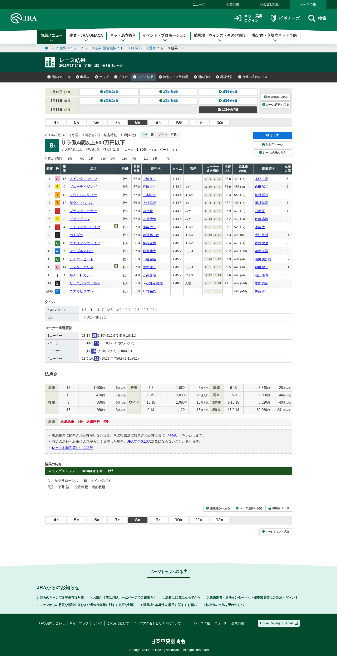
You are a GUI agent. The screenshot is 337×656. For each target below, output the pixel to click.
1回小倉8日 (229, 100)
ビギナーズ (289, 18)
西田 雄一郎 (151, 235)
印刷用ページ (274, 144)
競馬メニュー (52, 35)
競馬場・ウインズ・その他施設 (220, 35)
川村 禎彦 (261, 203)
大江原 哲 (261, 235)
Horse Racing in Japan (276, 623)
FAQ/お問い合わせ (52, 623)
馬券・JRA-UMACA (86, 35)
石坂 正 (260, 211)
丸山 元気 (149, 219)
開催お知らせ (61, 77)
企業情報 (232, 4)
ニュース (199, 4)
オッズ (104, 77)
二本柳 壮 (149, 195)
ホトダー (76, 235)
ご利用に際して (118, 623)
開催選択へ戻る (277, 97)
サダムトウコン (81, 203)
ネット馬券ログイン (253, 18)
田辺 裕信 (149, 259)
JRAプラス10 (137, 441)
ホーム (50, 48)
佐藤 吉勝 (261, 219)
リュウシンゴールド (85, 283)
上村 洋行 (149, 203)
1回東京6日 (111, 100)
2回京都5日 (170, 91)
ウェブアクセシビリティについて (157, 623)
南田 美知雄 (263, 259)
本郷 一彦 (261, 179)
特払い (173, 435)
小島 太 (260, 227)
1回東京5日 (111, 91)
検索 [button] (322, 18)
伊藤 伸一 (261, 291)
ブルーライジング (83, 187)
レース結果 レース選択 (138, 48)
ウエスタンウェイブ (85, 243)
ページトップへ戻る (277, 531)
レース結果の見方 (274, 152)
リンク (97, 623)
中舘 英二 (149, 179)
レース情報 (308, 4)
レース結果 (145, 77)
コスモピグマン (81, 291)
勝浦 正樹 (149, 243)
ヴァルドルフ (80, 219)
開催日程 (204, 77)
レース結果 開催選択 (100, 48)
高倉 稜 (151, 275)
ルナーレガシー (81, 275)
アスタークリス (81, 267)
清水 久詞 (261, 251)
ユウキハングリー (83, 195)
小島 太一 (149, 227)
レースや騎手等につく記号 (72, 448)
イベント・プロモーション (165, 35)
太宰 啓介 (149, 267)
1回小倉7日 (229, 91)
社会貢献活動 (269, 4)
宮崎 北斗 (149, 187)
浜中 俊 (148, 211)
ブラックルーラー (83, 211)
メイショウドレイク (85, 227)
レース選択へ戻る (277, 104)
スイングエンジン (83, 179)
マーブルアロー (81, 251)
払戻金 (123, 77)
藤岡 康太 (149, 251)
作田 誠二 (261, 187)
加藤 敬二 (261, 267)
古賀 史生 (261, 243)
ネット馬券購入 (123, 35)
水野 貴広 (261, 283)
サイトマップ (79, 623)
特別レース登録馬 (175, 77)
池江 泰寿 (261, 275)
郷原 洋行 (261, 195)
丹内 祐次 (149, 291)
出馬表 (85, 77)
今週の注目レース (254, 77)
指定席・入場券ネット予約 (274, 35)
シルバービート (81, 259)
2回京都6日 (170, 100)
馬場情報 (226, 77)
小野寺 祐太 (154, 283)
